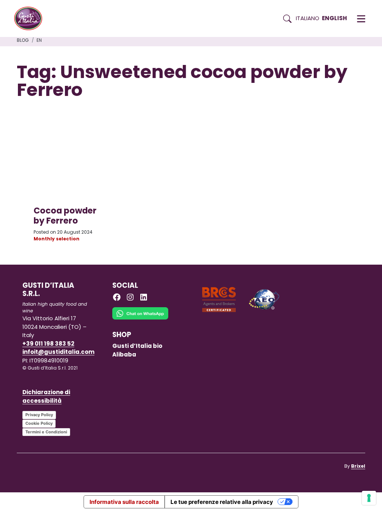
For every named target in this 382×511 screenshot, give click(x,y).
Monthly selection (56, 239)
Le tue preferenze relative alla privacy (221, 501)
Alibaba (124, 354)
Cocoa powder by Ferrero (65, 216)
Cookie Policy (39, 423)
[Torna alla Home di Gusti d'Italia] (31, 18)
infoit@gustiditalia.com (58, 352)
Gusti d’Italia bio (137, 346)
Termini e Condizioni (46, 431)
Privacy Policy (39, 414)
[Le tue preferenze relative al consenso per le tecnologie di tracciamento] (369, 498)
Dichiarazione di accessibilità (46, 396)
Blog (23, 40)
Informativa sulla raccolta (124, 501)
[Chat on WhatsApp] (140, 319)
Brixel (358, 466)
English (334, 18)
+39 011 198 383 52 (48, 344)
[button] (361, 19)
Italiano (307, 18)
